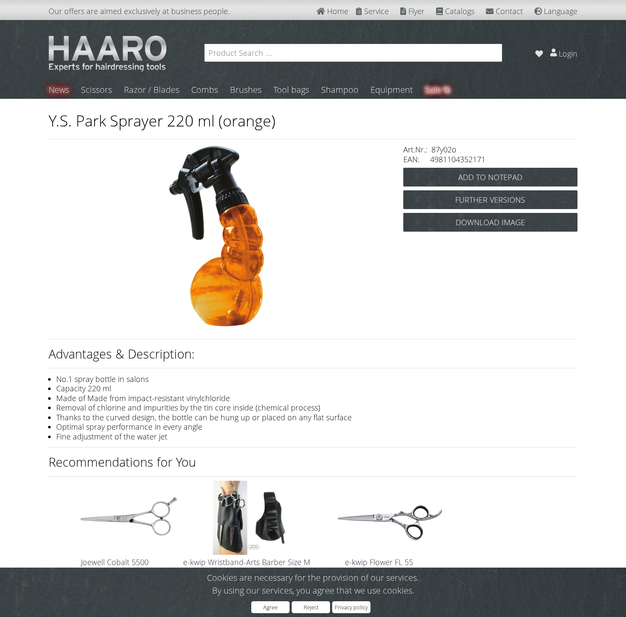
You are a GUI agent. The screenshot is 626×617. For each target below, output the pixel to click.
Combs (204, 89)
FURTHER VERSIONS (490, 200)
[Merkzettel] (539, 52)
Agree (270, 607)
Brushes (245, 89)
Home (336, 11)
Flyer (415, 11)
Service (375, 11)
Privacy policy (351, 607)
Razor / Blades (151, 89)
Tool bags (291, 89)
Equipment (391, 89)
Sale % (437, 89)
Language (559, 11)
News (59, 89)
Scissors (96, 89)
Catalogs (458, 11)
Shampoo (340, 89)
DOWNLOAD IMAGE (490, 222)
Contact (508, 11)
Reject (311, 607)
